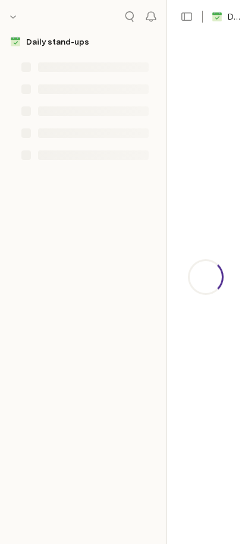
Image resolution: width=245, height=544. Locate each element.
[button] (186, 16)
